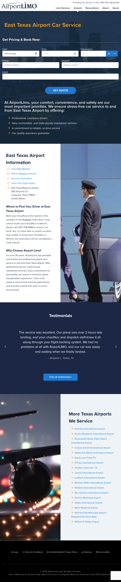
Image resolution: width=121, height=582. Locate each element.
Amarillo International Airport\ (90, 428)
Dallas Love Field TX (85, 457)
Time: (44, 49)
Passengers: (87, 49)
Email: (5, 72)
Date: (4, 49)
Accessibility (104, 552)
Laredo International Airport (89, 472)
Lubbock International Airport (90, 477)
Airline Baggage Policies (23, 173)
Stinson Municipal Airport (88, 497)
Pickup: (5, 60)
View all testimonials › (60, 377)
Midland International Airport (89, 487)
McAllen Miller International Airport (93, 482)
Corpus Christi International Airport (93, 447)
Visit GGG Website (20, 169)
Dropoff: (66, 60)
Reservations (92, 8)
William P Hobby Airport (87, 521)
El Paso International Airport (89, 462)
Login (15, 552)
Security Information (21, 178)
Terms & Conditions (34, 552)
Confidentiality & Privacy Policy (63, 552)
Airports (78, 8)
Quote (116, 8)
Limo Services (63, 8)
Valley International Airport (88, 502)
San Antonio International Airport (92, 492)
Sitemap (87, 552)
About (106, 8)
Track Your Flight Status (23, 183)
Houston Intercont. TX (86, 467)
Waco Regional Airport (86, 507)
